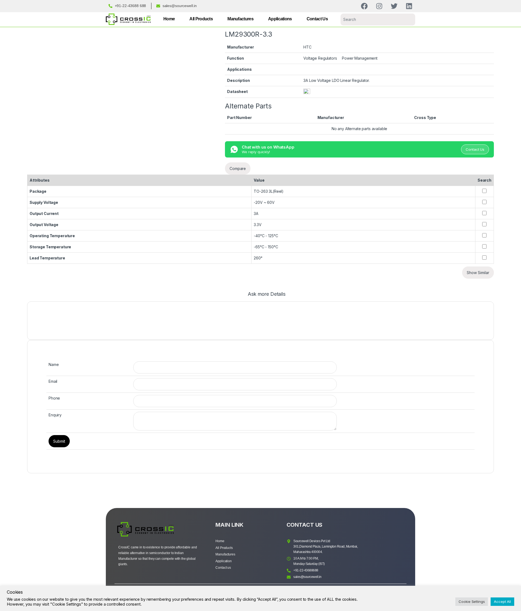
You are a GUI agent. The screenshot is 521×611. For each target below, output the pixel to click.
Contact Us (317, 19)
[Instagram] (379, 6)
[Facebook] (364, 6)
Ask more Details (266, 294)
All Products (201, 19)
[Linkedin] (409, 6)
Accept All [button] (502, 601)
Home (169, 19)
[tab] (266, 296)
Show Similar (478, 272)
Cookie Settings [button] (472, 601)
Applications (280, 19)
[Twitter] (394, 6)
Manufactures (240, 19)
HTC (307, 47)
